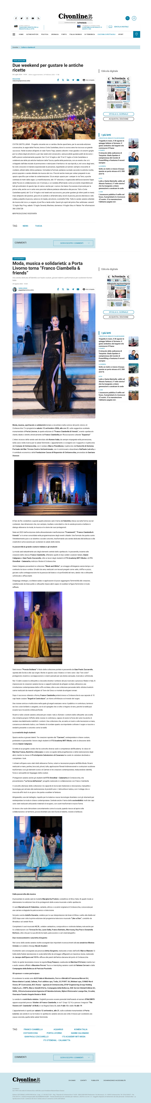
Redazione (16, 79)
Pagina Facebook (16, 18)
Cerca (127, 18)
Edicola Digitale (121, 27)
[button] (134, 18)
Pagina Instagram (27, 18)
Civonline (15, 47)
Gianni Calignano (80, 1033)
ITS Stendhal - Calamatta (56, 1040)
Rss (38, 18)
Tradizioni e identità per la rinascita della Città (28, 28)
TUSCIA (38, 226)
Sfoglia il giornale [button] (118, 114)
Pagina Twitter (21, 18)
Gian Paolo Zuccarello (36, 1036)
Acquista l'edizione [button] (118, 119)
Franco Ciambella (33, 1029)
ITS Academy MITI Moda (73, 1036)
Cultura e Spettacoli (28, 47)
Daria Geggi (23, 288)
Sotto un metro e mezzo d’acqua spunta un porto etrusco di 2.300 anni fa (112, 171)
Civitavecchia (30, 1033)
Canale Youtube (33, 18)
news (25, 226)
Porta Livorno (54, 1033)
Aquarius (58, 1029)
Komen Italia (80, 1029)
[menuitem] (21, 34)
